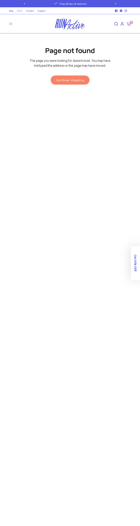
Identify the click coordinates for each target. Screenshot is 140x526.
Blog (11, 10)
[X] (121, 10)
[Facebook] (116, 10)
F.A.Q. (19, 10)
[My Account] (122, 23)
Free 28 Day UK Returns (38, 3)
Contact (30, 10)
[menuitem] (12, 11)
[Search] (116, 23)
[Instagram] (125, 10)
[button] (135, 263)
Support (42, 10)
